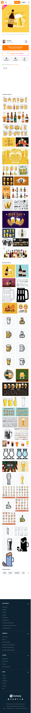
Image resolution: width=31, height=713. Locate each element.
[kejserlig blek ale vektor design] (9, 641)
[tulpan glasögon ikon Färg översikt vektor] (8, 628)
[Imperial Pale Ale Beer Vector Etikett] (8, 331)
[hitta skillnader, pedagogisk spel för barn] (7, 389)
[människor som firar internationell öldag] (21, 204)
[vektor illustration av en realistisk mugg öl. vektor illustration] (7, 230)
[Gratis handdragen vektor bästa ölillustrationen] (8, 279)
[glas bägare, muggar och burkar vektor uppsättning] (8, 352)
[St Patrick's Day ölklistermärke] (7, 191)
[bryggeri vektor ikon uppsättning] (8, 681)
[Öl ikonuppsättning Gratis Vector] (8, 142)
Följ (26, 42)
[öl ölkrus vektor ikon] (19, 390)
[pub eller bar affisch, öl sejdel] (19, 592)
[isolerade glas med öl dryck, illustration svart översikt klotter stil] (7, 550)
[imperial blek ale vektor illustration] (8, 513)
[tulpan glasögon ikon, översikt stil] (8, 615)
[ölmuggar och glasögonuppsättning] (15, 103)
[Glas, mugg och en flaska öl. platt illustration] (10, 539)
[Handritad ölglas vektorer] (19, 190)
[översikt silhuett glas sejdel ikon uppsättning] (15, 364)
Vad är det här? (16, 64)
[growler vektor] (9, 202)
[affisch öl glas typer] (19, 549)
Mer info (5, 68)
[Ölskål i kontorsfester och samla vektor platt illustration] (8, 151)
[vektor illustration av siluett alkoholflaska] (15, 299)
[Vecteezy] (2, 2)
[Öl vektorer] (15, 117)
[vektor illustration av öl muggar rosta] (21, 279)
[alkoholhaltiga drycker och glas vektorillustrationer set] (11, 217)
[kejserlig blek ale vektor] (8, 342)
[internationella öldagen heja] (15, 256)
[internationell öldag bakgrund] (15, 165)
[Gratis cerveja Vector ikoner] (8, 269)
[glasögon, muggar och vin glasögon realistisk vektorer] (10, 571)
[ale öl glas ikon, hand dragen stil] (7, 652)
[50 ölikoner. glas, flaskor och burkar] (9, 595)
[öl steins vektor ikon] (8, 403)
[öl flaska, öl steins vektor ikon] (22, 693)
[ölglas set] (15, 130)
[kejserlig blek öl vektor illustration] (8, 317)
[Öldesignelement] (9, 241)
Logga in (24, 2)
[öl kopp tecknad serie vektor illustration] (8, 667)
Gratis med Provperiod (15, 47)
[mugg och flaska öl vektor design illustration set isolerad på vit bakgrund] (9, 180)
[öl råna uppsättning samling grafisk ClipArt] (10, 289)
